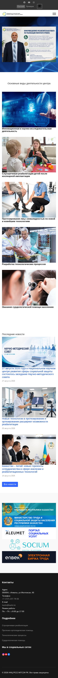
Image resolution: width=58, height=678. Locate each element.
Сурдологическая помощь (13, 640)
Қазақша (30, 6)
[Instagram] (34, 2)
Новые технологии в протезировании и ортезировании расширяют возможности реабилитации (25, 421)
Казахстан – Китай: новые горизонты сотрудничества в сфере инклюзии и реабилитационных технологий (22, 469)
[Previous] (4, 44)
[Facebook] (24, 2)
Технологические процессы (14, 635)
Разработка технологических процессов (24, 264)
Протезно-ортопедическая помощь (17, 630)
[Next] (53, 44)
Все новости (10, 484)
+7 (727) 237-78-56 (10, 599)
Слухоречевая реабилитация (15, 625)
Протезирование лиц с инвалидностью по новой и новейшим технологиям (28, 220)
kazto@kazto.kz (9, 605)
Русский (20, 6)
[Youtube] (29, 2)
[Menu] (54, 14)
